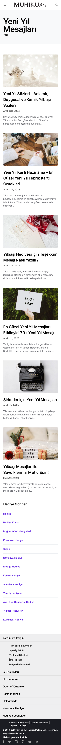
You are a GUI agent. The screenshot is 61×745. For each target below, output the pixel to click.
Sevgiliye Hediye (12, 557)
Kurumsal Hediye (13, 540)
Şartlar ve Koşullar (18, 722)
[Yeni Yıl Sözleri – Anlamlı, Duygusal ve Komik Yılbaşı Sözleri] (30, 70)
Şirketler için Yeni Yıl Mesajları (30, 399)
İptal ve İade (15, 659)
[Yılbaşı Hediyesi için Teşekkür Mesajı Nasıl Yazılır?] (30, 231)
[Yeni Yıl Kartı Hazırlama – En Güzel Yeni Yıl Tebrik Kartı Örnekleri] (30, 149)
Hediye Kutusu (11, 522)
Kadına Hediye (11, 575)
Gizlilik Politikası (39, 722)
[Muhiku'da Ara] (56, 4)
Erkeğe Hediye (11, 566)
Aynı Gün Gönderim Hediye (18, 602)
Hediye (7, 513)
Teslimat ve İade (18, 725)
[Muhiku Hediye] (5, 4)
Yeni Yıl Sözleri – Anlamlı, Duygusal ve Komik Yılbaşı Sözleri (27, 99)
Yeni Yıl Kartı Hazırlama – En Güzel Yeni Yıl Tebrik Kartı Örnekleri (28, 178)
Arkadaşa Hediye (13, 584)
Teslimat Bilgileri (18, 655)
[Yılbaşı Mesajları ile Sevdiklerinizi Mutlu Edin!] (30, 443)
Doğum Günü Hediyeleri (17, 531)
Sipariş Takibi (16, 650)
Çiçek (6, 549)
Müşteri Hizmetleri (19, 664)
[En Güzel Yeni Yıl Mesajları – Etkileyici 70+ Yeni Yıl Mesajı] (30, 304)
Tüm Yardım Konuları (20, 645)
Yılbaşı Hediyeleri (13, 610)
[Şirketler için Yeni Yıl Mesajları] (30, 376)
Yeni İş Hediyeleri (13, 593)
